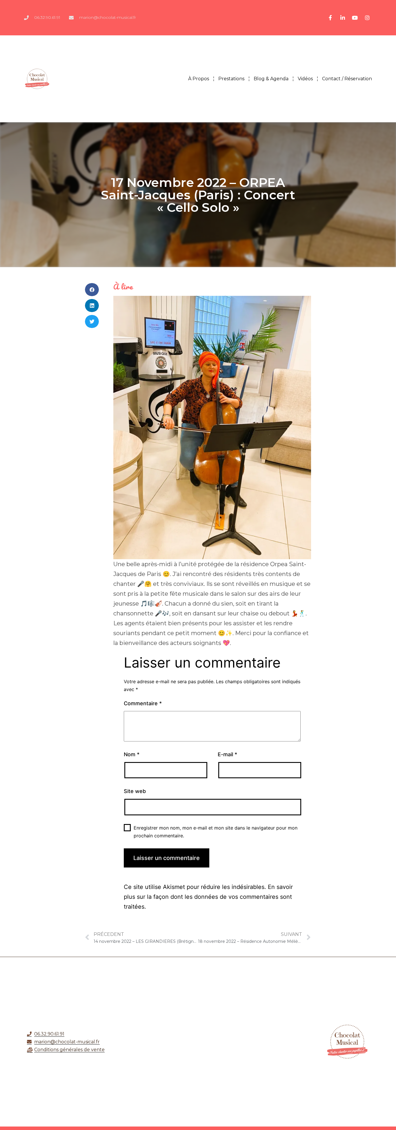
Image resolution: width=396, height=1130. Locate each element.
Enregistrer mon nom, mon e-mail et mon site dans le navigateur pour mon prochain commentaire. (215, 832)
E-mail (227, 754)
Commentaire (143, 703)
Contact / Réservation (347, 78)
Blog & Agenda (271, 78)
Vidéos (305, 78)
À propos (198, 78)
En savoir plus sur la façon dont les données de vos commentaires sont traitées (208, 896)
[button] (92, 289)
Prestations (231, 78)
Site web (135, 791)
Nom (131, 754)
